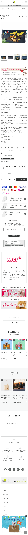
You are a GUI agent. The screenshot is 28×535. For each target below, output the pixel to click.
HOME (1, 15)
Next (25, 36)
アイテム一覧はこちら (14, 279)
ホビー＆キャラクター (14, 317)
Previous (2, 36)
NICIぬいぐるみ (14, 322)
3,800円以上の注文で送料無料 (14, 5)
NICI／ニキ (6, 15)
